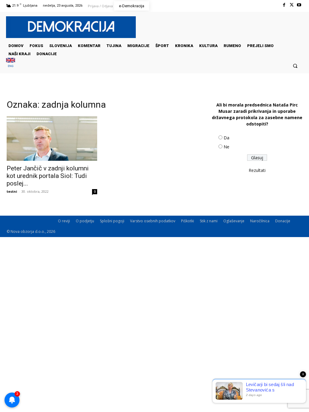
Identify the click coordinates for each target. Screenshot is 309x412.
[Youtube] (299, 5)
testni (12, 191)
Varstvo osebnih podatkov (152, 220)
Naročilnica (259, 220)
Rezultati (257, 170)
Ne (226, 147)
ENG (11, 66)
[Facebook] (284, 5)
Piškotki (187, 220)
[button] (295, 65)
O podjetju (85, 220)
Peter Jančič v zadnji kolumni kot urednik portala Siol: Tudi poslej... (48, 176)
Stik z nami (209, 220)
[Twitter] (291, 5)
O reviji (64, 220)
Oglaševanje (233, 220)
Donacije (282, 220)
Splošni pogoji (112, 220)
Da (226, 138)
